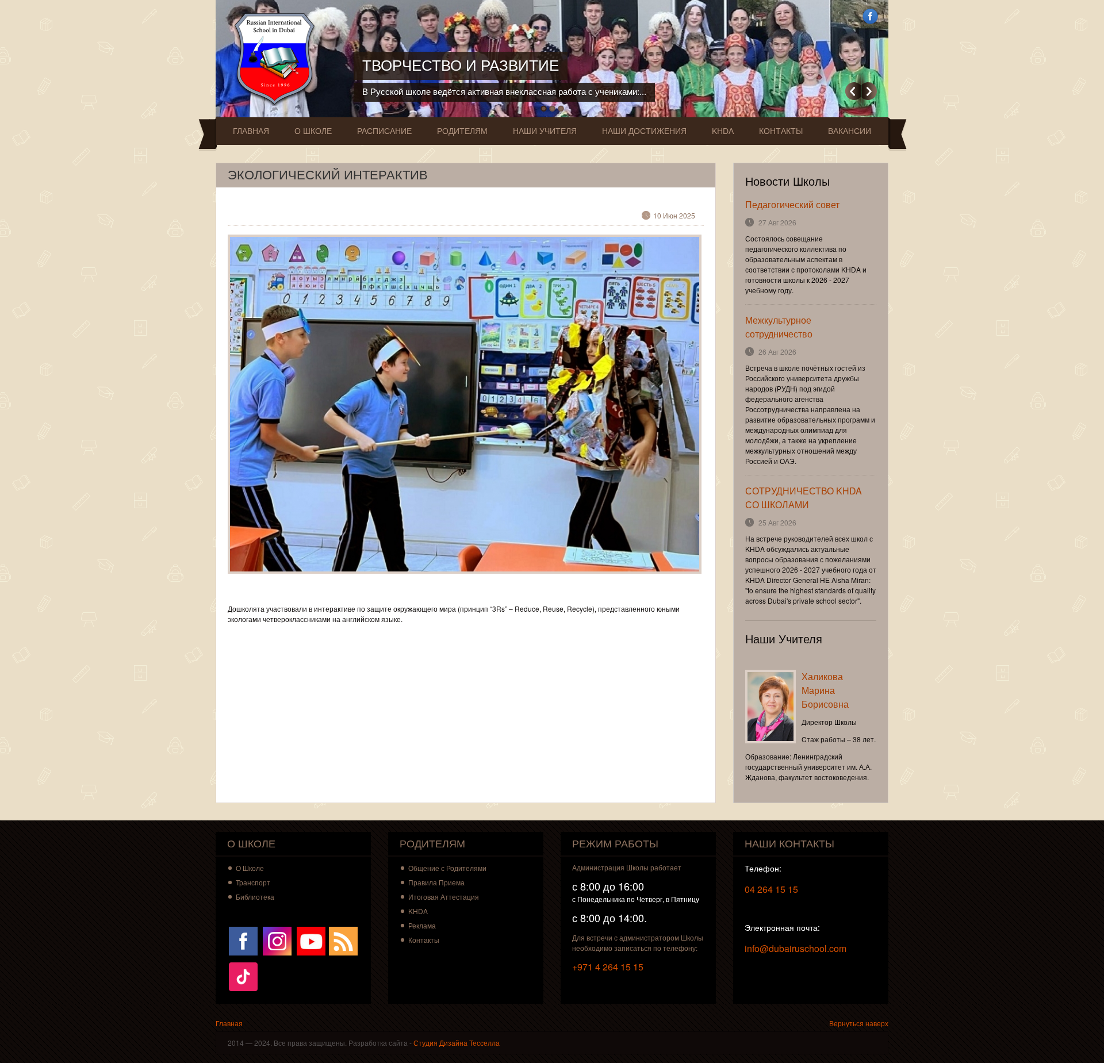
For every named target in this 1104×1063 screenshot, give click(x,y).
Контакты (781, 131)
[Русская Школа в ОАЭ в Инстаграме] (277, 940)
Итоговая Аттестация (443, 896)
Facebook (870, 16)
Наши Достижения (644, 131)
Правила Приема (436, 882)
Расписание (384, 131)
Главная (251, 131)
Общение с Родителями (447, 868)
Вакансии (849, 131)
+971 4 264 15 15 (607, 966)
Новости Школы (787, 181)
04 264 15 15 (771, 889)
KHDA (723, 131)
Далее (869, 91)
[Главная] (277, 58)
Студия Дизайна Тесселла (456, 1042)
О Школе (313, 131)
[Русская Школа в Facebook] (243, 940)
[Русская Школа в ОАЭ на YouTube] (311, 940)
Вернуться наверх (858, 1023)
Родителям (462, 131)
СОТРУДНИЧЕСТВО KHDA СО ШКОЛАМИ (803, 497)
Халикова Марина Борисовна (825, 690)
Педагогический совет (792, 204)
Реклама (422, 925)
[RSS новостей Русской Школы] (343, 940)
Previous (853, 91)
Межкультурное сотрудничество (778, 326)
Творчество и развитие (460, 65)
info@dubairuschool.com (795, 948)
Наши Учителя (545, 131)
